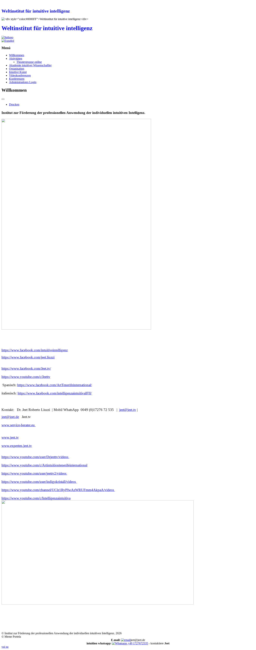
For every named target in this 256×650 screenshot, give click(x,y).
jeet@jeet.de (10, 417)
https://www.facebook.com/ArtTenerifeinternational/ (54, 385)
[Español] (7, 40)
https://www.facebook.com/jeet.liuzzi (28, 357)
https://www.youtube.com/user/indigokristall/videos (39, 482)
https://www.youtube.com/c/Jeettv (25, 377)
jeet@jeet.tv (127, 410)
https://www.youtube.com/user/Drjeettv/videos (35, 457)
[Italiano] (7, 37)
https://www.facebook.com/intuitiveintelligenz (34, 350)
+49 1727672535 (137, 643)
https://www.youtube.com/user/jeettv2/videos (34, 473)
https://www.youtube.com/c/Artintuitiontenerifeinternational (44, 465)
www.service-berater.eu (18, 425)
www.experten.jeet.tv (16, 446)
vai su (4, 646)
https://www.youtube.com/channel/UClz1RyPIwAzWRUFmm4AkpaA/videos (58, 490)
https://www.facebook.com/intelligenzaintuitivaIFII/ (55, 393)
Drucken (14, 104)
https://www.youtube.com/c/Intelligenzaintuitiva (35, 498)
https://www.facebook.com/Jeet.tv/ (26, 368)
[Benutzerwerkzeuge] (2, 99)
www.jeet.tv (10, 437)
